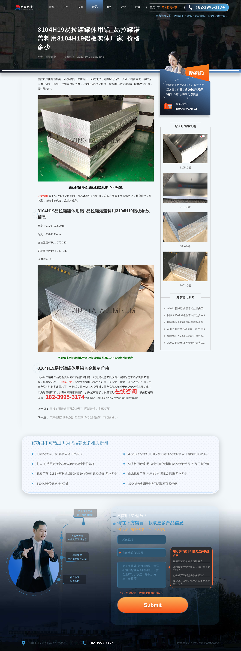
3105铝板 (185, 167)
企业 (123, 7)
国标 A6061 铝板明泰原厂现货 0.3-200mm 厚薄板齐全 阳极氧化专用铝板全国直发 (187, 315)
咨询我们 (196, 73)
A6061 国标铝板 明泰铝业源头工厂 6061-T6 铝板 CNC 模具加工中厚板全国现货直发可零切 (187, 342)
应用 (80, 7)
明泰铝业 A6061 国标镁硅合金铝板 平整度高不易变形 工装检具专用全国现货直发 (187, 322)
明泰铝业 (66, 381)
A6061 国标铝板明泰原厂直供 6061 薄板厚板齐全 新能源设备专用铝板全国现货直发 (187, 329)
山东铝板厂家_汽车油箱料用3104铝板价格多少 (157, 473)
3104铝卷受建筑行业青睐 (53, 483)
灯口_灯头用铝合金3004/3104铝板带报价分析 (65, 463)
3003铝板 (185, 285)
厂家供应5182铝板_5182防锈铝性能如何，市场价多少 (84, 417)
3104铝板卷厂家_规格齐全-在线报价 (59, 453)
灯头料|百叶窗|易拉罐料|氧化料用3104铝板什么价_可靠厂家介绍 (168, 463)
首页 (51, 7)
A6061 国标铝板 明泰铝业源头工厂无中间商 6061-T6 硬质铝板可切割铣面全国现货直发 (187, 308)
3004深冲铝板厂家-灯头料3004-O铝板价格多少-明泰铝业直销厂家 (168, 453)
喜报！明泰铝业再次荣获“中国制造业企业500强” (80, 408)
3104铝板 (43, 195)
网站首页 (180, 15)
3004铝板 (185, 246)
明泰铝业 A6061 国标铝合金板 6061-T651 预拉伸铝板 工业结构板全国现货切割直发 (187, 335)
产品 (65, 7)
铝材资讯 (201, 15)
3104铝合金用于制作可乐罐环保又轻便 (152, 483)
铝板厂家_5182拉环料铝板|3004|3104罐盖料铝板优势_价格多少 (77, 473)
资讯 (95, 7)
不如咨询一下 (169, 7)
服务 (109, 7)
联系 (137, 7)
